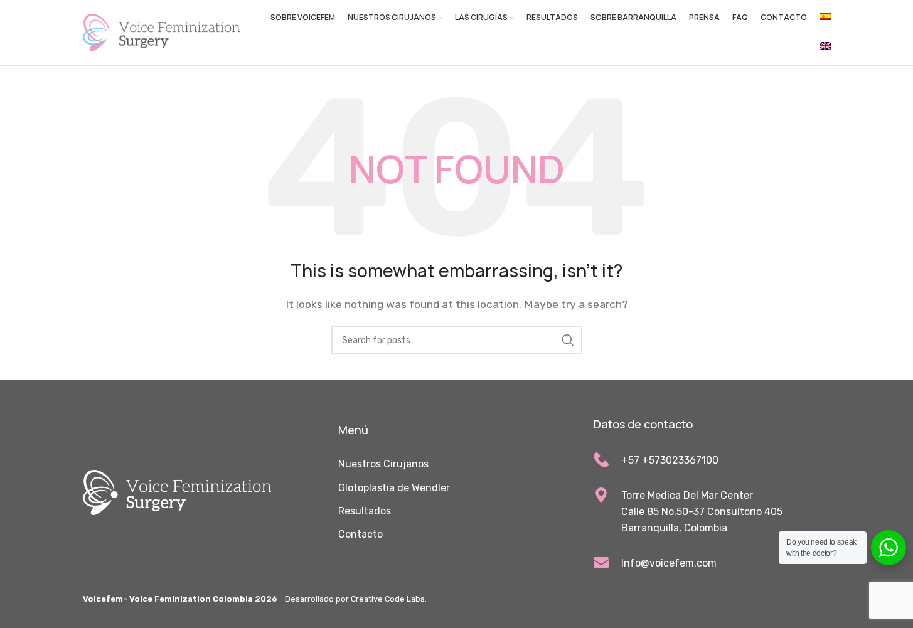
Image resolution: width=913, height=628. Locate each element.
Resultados (364, 511)
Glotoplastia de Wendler (394, 488)
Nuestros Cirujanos (383, 464)
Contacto (360, 534)
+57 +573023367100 (669, 460)
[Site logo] (161, 32)
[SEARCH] (567, 340)
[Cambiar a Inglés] (825, 48)
